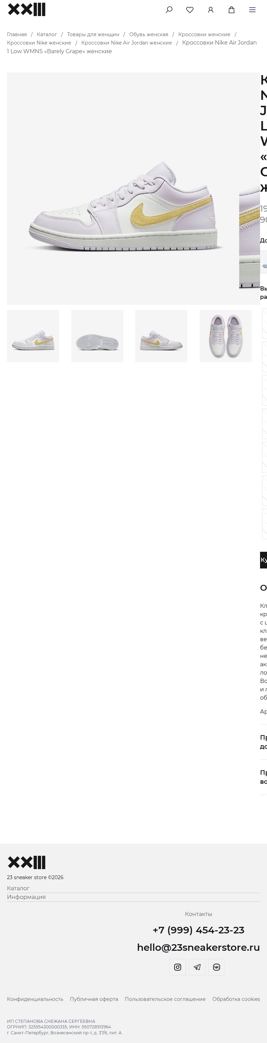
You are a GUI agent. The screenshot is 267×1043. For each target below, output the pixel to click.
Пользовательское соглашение (165, 999)
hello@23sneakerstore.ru (198, 947)
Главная (17, 34)
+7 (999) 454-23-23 (198, 930)
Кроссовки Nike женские (39, 43)
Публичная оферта (94, 999)
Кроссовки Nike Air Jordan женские (126, 43)
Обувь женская (148, 34)
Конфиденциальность (35, 999)
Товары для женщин (93, 34)
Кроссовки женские (204, 34)
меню (252, 8)
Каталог (47, 34)
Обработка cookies (236, 999)
